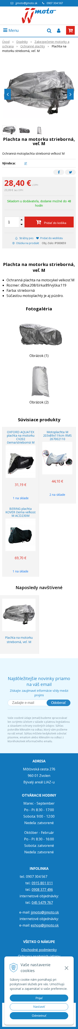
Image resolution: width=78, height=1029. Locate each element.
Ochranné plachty (32, 46)
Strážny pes (26, 238)
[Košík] (70, 30)
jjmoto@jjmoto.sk (26, 3)
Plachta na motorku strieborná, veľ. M (19, 639)
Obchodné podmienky (39, 949)
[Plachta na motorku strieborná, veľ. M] (39, 93)
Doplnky (22, 42)
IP (25, 163)
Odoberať (58, 703)
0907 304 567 (55, 3)
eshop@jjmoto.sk (45, 925)
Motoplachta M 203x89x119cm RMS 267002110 (57, 435)
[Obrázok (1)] (39, 333)
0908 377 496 (42, 889)
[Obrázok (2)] (39, 380)
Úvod (6, 42)
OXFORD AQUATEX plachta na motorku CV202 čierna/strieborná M (20, 437)
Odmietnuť (39, 1015)
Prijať (39, 998)
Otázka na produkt (27, 243)
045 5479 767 (42, 902)
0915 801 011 (42, 883)
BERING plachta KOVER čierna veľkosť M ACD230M (20, 512)
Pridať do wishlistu (51, 238)
